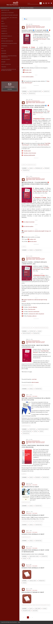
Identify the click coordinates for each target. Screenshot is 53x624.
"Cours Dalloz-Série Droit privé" (40, 191)
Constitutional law (27, 431)
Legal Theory (38, 608)
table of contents (35, 382)
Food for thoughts (5, 59)
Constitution (32, 429)
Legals (19, 622)
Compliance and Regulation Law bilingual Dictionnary (8, 70)
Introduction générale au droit (33, 515)
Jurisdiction (46, 91)
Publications (4, 38)
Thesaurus (3, 66)
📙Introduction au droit (30, 486)
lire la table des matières (28, 226)
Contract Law (32, 331)
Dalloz (31, 608)
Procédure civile (27, 70)
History (35, 431)
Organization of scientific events (9, 43)
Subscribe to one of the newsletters (27, 7)
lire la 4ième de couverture (28, 222)
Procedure (47, 168)
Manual (24, 93)
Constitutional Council (43, 429)
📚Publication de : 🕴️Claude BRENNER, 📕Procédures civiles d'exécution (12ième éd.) (35, 184)
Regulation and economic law (41, 327)
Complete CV (4, 31)
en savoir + (24, 91)
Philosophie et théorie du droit (33, 592)
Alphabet (3, 61)
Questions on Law (31, 164)
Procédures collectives (31, 316)
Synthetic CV (4, 28)
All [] (26, 19)
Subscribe (10, 89)
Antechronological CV (6, 36)
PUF (29, 558)
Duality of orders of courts (35, 91)
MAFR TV (3, 23)
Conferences (4, 45)
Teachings (3, 50)
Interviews (3, 53)
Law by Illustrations (6, 64)
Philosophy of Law (26, 610)
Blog (2, 48)
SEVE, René (35, 610)
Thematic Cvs (4, 33)
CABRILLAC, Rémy (33, 580)
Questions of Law (5, 10)
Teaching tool (32, 93)
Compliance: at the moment (7, 12)
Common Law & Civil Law (27, 327)
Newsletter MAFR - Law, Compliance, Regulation (9, 18)
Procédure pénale (27, 72)
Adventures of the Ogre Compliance (9, 15)
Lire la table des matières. (28, 76)
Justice (23, 87)
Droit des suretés (31, 309)
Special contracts (27, 333)
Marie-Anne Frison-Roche (43, 144)
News (2, 21)
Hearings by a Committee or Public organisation (9, 56)
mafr (15, 2)
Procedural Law (38, 168)
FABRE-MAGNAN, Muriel (34, 556)
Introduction (44, 556)
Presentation (4, 26)
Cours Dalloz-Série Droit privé (39, 39)
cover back (34, 379)
